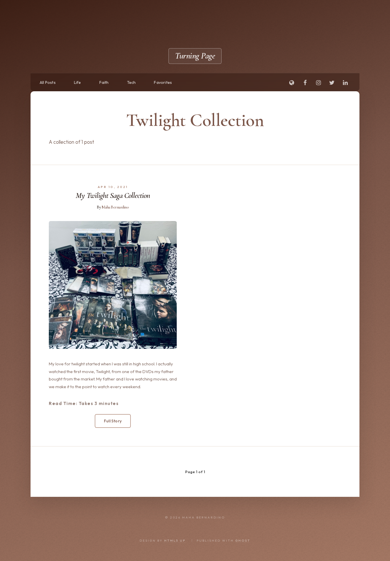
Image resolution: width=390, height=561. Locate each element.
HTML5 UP (175, 540)
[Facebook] (305, 83)
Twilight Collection (195, 120)
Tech (131, 82)
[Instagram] (318, 83)
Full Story (113, 421)
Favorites (163, 82)
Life (77, 82)
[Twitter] (332, 83)
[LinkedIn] (345, 83)
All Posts (48, 82)
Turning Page (195, 55)
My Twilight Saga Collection (113, 195)
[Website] (291, 83)
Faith (104, 82)
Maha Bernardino (115, 207)
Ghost (242, 540)
